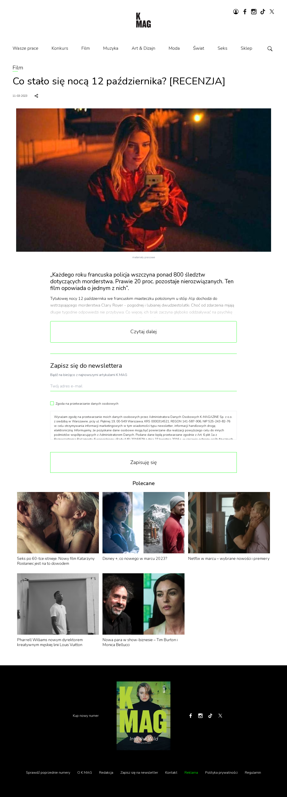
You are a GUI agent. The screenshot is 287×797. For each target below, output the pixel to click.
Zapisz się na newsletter (139, 772)
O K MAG (84, 772)
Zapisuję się (143, 462)
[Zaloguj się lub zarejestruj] (236, 11)
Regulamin (253, 772)
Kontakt (171, 772)
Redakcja (106, 772)
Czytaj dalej (143, 331)
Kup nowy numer (86, 716)
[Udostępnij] (36, 95)
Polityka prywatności (221, 772)
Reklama (191, 772)
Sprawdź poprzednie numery (48, 772)
